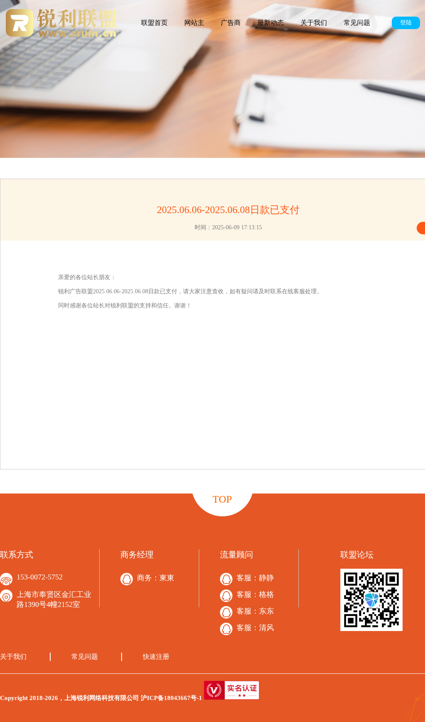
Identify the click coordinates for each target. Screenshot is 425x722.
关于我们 (313, 22)
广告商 (231, 22)
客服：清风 (255, 628)
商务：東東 (155, 578)
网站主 (194, 22)
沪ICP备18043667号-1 (171, 698)
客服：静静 (255, 578)
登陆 (406, 23)
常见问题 (357, 22)
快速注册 (156, 656)
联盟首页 (154, 22)
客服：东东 (255, 611)
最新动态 (270, 22)
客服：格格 (255, 594)
